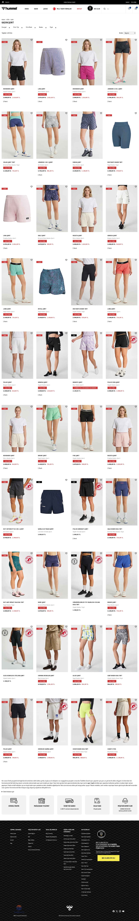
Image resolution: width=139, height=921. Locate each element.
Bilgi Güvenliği (49, 833)
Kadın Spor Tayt (84, 866)
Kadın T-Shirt (84, 862)
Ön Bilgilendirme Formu (51, 840)
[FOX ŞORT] (87, 428)
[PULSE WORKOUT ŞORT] (87, 502)
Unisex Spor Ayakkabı (86, 892)
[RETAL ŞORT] (52, 282)
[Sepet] (135, 8)
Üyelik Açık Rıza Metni (68, 855)
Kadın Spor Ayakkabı (86, 836)
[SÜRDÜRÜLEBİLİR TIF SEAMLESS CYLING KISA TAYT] (87, 575)
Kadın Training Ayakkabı (87, 869)
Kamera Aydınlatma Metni (69, 839)
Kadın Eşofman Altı (85, 849)
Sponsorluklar (13, 836)
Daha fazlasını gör (8, 791)
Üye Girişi (133, 2)
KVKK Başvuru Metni (68, 835)
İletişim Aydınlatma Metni (69, 858)
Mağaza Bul (30, 843)
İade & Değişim (31, 833)
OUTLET (79, 9)
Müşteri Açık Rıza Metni (69, 848)
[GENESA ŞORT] (121, 208)
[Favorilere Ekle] (31, 40)
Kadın (36, 9)
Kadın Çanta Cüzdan (86, 872)
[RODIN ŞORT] (87, 135)
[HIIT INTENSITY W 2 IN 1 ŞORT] (17, 502)
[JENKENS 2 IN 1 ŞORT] (121, 62)
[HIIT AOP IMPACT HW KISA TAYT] (17, 575)
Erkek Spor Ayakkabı (85, 833)
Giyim (7, 19)
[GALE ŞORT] (52, 208)
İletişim (30, 846)
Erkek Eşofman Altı (85, 840)
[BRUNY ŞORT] (52, 428)
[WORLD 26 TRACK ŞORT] (52, 502)
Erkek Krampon (84, 882)
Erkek (27, 9)
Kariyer (12, 840)
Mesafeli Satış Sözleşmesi (51, 836)
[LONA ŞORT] (17, 282)
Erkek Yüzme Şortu (85, 875)
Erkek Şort (83, 879)
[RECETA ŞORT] (87, 208)
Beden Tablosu (31, 840)
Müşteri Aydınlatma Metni (69, 845)
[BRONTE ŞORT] (87, 355)
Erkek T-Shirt (84, 856)
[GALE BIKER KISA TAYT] (121, 502)
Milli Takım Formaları (64, 9)
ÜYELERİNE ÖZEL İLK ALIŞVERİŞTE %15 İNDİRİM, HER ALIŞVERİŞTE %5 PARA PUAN (70, 2)
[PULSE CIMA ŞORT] (121, 355)
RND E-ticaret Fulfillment (20, 915)
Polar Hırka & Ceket (85, 888)
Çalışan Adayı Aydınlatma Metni (71, 842)
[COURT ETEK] (121, 722)
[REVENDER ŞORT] (17, 62)
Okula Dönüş (84, 895)
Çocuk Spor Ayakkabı (86, 853)
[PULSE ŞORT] (17, 355)
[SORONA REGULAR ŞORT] (52, 648)
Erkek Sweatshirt (85, 843)
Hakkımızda (13, 833)
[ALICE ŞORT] (87, 648)
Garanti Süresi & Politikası (34, 849)
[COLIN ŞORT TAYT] (17, 135)
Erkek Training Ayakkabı (86, 859)
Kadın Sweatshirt (85, 846)
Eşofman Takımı (85, 885)
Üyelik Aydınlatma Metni (69, 852)
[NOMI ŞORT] (52, 575)
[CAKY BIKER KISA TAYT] (121, 648)
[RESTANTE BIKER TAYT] (121, 135)
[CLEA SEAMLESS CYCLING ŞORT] (17, 648)
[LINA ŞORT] (52, 62)
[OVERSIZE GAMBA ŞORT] (52, 722)
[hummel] (12, 8)
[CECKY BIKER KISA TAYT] (87, 722)
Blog (11, 843)
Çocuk (45, 9)
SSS (29, 836)
